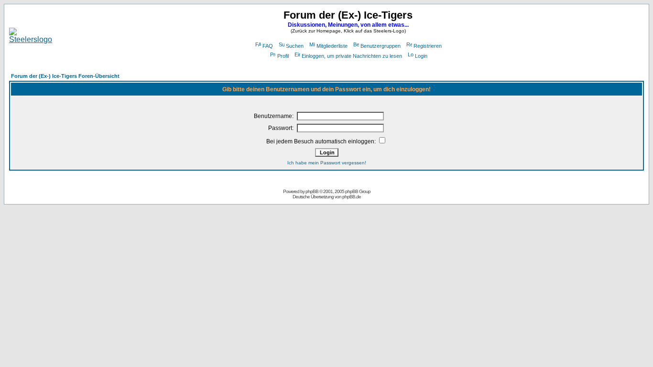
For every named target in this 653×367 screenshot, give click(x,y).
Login (421, 56)
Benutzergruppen (380, 46)
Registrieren (428, 46)
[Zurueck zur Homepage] (30, 39)
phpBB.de (351, 196)
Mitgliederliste (332, 46)
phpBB (311, 191)
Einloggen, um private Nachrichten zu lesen (352, 56)
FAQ (267, 46)
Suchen (295, 46)
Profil (283, 56)
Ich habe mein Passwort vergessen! (326, 162)
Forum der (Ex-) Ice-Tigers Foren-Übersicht (65, 76)
